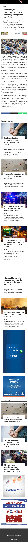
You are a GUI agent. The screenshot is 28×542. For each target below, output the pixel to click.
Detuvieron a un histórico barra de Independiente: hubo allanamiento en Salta (12, 468)
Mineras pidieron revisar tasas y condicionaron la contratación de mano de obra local (13, 281)
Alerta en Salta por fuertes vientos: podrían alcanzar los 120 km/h (14, 176)
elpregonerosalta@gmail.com (14, 535)
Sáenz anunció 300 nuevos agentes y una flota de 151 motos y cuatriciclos (13, 208)
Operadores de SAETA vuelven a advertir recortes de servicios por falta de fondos (14, 243)
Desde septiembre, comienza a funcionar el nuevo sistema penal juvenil (12, 141)
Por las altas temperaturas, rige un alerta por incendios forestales (14, 314)
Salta (4, 7)
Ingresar (15, 531)
